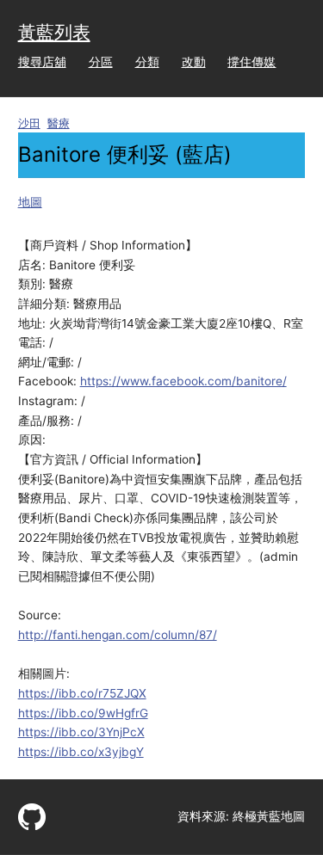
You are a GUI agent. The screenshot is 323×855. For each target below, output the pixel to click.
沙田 (29, 123)
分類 (147, 62)
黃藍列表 (54, 32)
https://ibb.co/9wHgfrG (83, 713)
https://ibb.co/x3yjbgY (81, 752)
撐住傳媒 (251, 62)
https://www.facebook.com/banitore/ (183, 381)
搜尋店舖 (42, 62)
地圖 (30, 202)
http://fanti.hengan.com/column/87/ (117, 635)
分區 (101, 62)
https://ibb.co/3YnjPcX (81, 732)
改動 (194, 62)
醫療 (58, 123)
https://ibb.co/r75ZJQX (82, 693)
